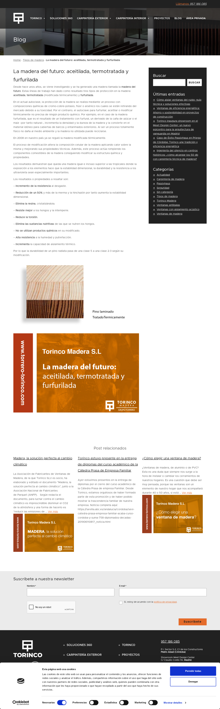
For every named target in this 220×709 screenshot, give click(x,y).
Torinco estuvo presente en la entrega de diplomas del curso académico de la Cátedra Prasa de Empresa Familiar (108, 464)
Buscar (159, 76)
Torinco (36, 18)
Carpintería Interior (131, 18)
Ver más (53, 511)
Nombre (31, 586)
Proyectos (162, 18)
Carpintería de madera (170, 179)
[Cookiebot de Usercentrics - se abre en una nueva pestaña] (21, 702)
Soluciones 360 (61, 18)
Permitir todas (193, 671)
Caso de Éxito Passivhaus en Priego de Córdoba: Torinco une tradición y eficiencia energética (177, 142)
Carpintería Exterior (92, 18)
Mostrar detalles (173, 702)
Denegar (193, 681)
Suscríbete (193, 621)
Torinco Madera (166, 200)
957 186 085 (191, 4)
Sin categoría (165, 192)
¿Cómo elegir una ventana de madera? (171, 458)
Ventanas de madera (169, 214)
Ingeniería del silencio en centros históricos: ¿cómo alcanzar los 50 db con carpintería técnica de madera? (175, 154)
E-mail (122, 586)
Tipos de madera (33, 60)
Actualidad (163, 175)
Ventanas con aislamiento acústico (178, 209)
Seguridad (163, 188)
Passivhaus (163, 183)
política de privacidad (165, 602)
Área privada (196, 18)
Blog (178, 18)
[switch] (93, 702)
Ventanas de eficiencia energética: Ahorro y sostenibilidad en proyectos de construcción (176, 112)
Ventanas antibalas (168, 205)
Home (17, 60)
